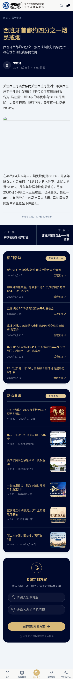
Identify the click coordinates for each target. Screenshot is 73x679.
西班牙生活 (45, 86)
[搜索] (61, 5)
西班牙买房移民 (20, 86)
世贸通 (17, 63)
